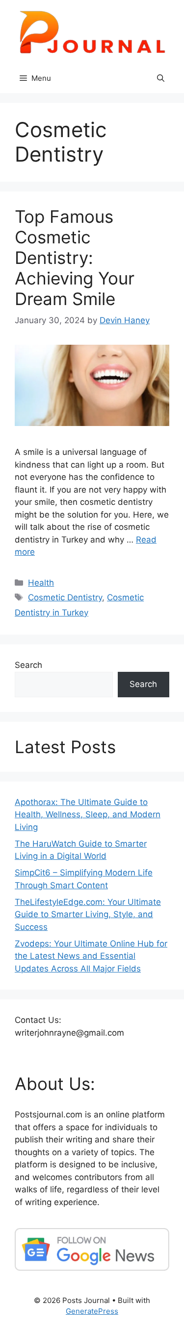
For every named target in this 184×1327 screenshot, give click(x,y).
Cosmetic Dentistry (65, 597)
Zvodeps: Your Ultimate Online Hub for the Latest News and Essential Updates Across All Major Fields (91, 956)
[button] (160, 78)
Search (28, 665)
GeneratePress (92, 1311)
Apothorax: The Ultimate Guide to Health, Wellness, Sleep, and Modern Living (87, 814)
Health (41, 583)
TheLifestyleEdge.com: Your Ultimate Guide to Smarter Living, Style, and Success (88, 914)
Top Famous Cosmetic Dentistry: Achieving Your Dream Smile (74, 257)
